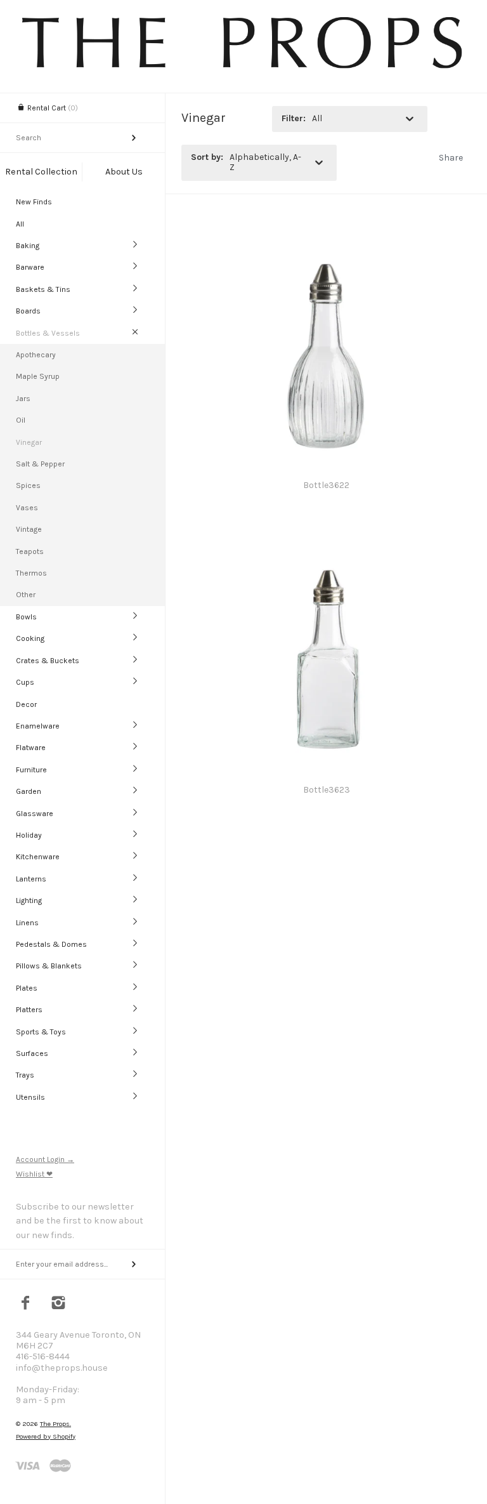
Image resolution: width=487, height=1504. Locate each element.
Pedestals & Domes (51, 944)
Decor (26, 704)
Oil (20, 420)
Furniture (31, 769)
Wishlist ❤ (34, 1174)
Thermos (31, 573)
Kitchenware (38, 856)
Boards (28, 311)
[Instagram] (58, 1304)
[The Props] (243, 67)
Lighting (29, 900)
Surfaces (32, 1053)
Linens (27, 922)
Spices (28, 485)
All (20, 224)
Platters (29, 1009)
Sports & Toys (41, 1031)
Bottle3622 (326, 485)
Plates (26, 988)
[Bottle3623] (326, 549)
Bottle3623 (326, 789)
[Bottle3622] (326, 245)
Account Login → (45, 1159)
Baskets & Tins (43, 289)
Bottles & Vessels (48, 333)
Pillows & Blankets (49, 965)
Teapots (30, 551)
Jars (23, 398)
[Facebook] (26, 1304)
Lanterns (31, 878)
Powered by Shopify (45, 1436)
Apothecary (36, 354)
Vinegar (29, 442)
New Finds (34, 201)
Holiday (29, 835)
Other (26, 594)
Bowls (26, 616)
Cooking (30, 638)
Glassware (34, 813)
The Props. (55, 1424)
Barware (30, 267)
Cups (25, 682)
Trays (25, 1075)
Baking (27, 245)
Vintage (29, 529)
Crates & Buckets (47, 660)
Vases (27, 507)
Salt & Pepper (40, 463)
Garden (28, 791)
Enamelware (38, 726)
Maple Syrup (38, 376)
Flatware (31, 747)
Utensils (30, 1097)
